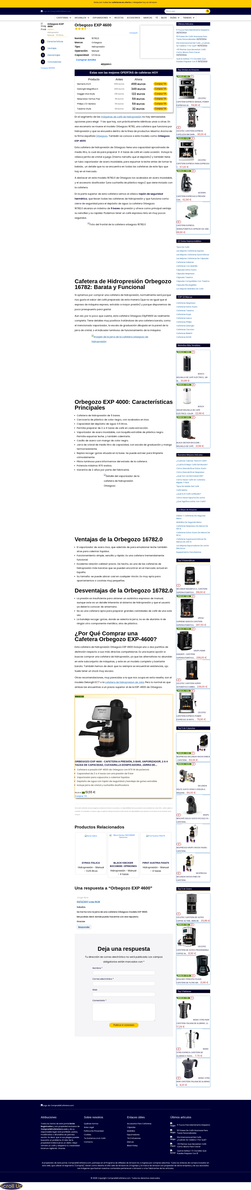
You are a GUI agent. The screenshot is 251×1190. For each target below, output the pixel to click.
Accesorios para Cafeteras (139, 1123)
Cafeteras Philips (184, 322)
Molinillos (81, 17)
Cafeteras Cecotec (185, 329)
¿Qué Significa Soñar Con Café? (191, 501)
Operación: (81, 50)
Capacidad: (82, 55)
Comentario (99, 1000)
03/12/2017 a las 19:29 (88, 901)
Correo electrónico (103, 978)
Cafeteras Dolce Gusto (186, 306)
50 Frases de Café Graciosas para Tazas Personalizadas (191, 38)
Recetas (119, 17)
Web (94, 989)
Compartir (133, 33)
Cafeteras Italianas (185, 262)
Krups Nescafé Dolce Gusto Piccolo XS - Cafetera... (192, 818)
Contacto (88, 1142)
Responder (84, 927)
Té (156, 17)
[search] (208, 11)
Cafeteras (62, 17)
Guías (173, 17)
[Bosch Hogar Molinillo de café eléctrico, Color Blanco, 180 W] (187, 406)
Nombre (97, 968)
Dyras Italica (91, 863)
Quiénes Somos (91, 1123)
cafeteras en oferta (121, 2)
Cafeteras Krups (183, 314)
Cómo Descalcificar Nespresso (190, 472)
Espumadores (101, 17)
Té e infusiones (134, 1138)
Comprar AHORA (48, 68)
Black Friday (132, 1145)
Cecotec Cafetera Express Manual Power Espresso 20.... (192, 101)
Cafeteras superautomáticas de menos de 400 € (191, 540)
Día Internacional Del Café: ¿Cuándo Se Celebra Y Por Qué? (193, 44)
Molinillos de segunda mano (189, 522)
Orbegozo (102, 136)
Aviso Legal (89, 1127)
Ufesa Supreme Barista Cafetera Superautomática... (190, 621)
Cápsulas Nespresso (185, 273)
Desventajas (53, 55)
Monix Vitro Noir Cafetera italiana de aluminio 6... (193, 1081)
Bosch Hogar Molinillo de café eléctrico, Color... (190, 410)
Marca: (79, 42)
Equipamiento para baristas (188, 552)
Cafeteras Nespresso (185, 303)
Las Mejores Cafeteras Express (190, 251)
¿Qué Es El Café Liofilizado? (188, 494)
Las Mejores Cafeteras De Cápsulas (192, 258)
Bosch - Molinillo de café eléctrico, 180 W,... (191, 377)
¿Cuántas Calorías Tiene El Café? (191, 461)
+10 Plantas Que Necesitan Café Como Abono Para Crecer (191, 51)
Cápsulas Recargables (186, 285)
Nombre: (80, 38)
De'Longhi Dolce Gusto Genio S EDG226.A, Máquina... (191, 789)
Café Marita (181, 490)
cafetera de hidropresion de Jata (124, 682)
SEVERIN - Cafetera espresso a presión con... (191, 196)
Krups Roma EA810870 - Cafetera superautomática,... (190, 654)
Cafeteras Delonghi (185, 325)
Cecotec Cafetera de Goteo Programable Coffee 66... (192, 950)
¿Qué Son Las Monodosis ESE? (189, 476)
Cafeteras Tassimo (185, 310)
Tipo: (77, 46)
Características (55, 41)
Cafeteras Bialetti (184, 333)
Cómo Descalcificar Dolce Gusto (191, 468)
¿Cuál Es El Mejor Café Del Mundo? (192, 464)
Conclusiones (54, 61)
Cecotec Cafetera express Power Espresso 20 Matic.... (191, 716)
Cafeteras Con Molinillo (187, 266)
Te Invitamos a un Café (94, 1138)
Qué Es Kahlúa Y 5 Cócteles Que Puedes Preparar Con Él (191, 60)
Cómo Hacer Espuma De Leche (190, 497)
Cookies (87, 1134)
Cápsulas (131, 1127)
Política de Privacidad (94, 1131)
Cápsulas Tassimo (184, 277)
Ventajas (51, 48)
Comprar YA (160, 84)
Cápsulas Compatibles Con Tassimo (193, 281)
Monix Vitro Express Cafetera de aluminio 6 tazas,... (192, 1052)
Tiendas (187, 17)
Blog (164, 17)
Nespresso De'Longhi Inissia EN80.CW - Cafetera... (191, 876)
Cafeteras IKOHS (183, 337)
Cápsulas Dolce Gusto (186, 269)
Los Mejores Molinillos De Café (189, 288)
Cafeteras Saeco (184, 318)
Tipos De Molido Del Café (187, 486)
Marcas (147, 17)
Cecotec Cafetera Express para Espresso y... (192, 163)
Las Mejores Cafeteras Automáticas (192, 254)
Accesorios (133, 17)
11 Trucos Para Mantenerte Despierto (192, 30)
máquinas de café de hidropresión (121, 116)
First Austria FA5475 (155, 863)
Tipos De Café (182, 247)
